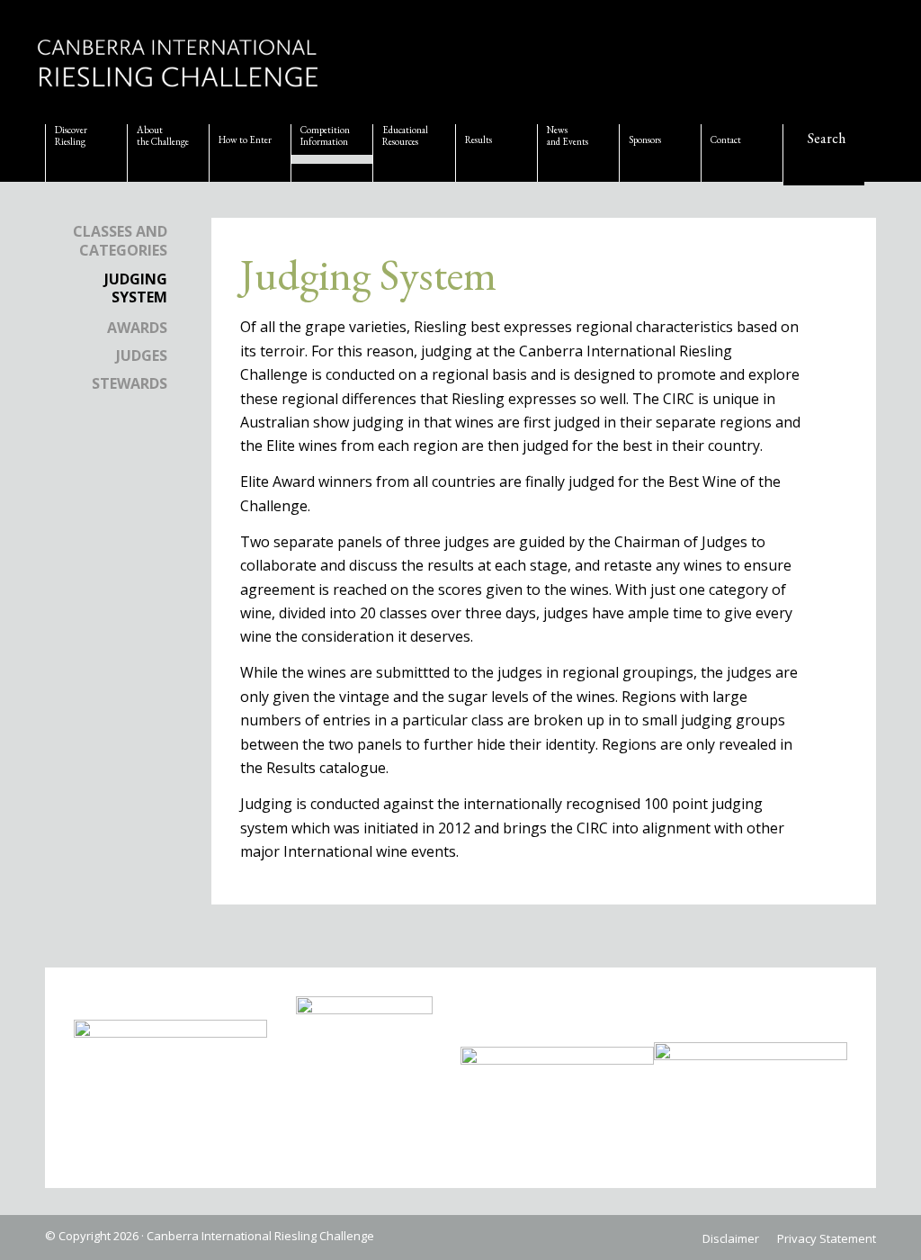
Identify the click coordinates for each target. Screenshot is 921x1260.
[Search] (823, 156)
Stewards (129, 383)
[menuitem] (86, 153)
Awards (137, 328)
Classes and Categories (120, 240)
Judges (141, 355)
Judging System (135, 288)
